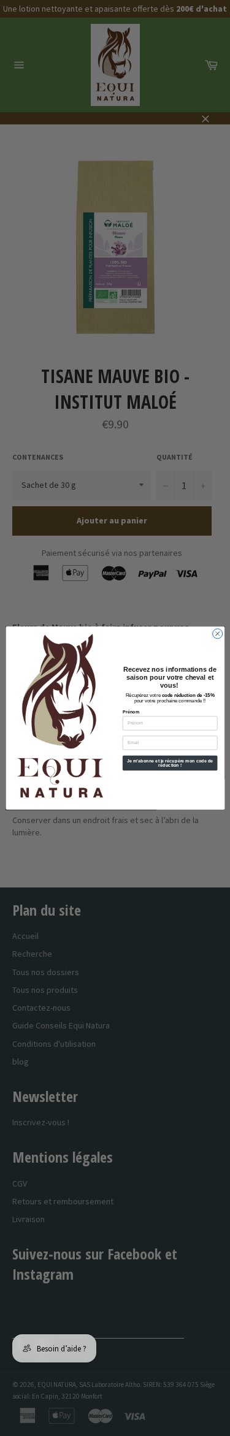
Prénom (130, 711)
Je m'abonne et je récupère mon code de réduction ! (169, 762)
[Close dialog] (217, 634)
